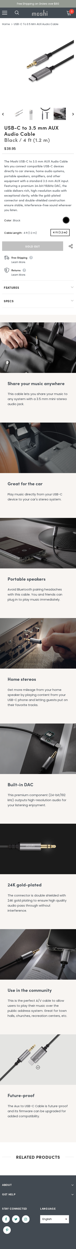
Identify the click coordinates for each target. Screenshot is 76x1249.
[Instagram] (26, 1219)
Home (6, 24)
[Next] (70, 114)
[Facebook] (6, 1219)
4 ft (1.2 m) (60, 232)
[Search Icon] (21, 13)
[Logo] (40, 12)
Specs (9, 301)
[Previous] (6, 114)
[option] (38, 65)
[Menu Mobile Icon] (4, 12)
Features (11, 287)
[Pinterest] (7, 1230)
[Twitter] (16, 1219)
